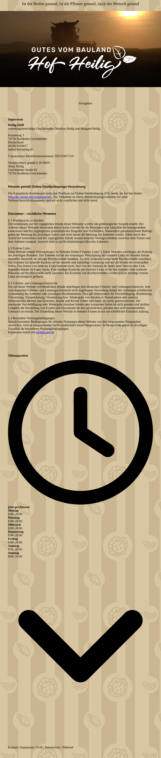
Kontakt (13, 747)
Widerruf (67, 747)
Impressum (27, 747)
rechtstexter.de (45, 332)
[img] (80, 49)
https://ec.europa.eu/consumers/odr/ (30, 197)
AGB (39, 747)
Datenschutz (52, 747)
